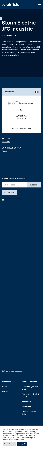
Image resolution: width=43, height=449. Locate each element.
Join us (5, 391)
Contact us (9, 192)
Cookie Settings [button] (9, 444)
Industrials (6, 141)
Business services (29, 381)
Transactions (8, 381)
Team (4, 386)
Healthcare (26, 401)
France (4, 151)
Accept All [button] (22, 444)
